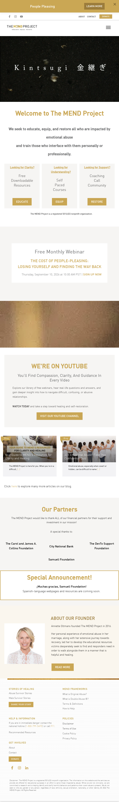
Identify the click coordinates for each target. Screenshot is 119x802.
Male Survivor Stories (19, 698)
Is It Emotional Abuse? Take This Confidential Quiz (89, 456)
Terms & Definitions (73, 703)
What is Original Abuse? (75, 694)
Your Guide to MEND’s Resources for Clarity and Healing (30, 456)
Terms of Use (69, 728)
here (14, 486)
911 (52, 726)
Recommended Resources (22, 732)
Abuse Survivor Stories (20, 693)
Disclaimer (68, 723)
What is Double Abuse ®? (76, 698)
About (12, 747)
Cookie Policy (69, 733)
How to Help (69, 708)
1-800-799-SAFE (34, 726)
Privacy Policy (70, 738)
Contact (13, 752)
